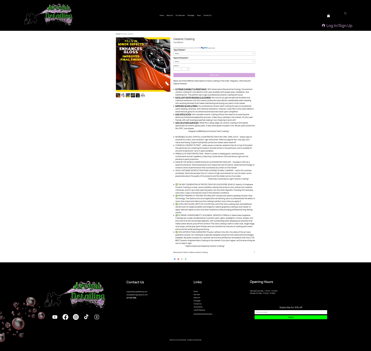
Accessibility (198, 307)
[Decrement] (175, 69)
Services (197, 294)
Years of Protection (181, 58)
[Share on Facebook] (175, 259)
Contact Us (198, 304)
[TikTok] (86, 317)
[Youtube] (55, 317)
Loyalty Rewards (199, 310)
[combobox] (214, 53)
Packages (197, 301)
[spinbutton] (181, 69)
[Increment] (188, 69)
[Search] (345, 13)
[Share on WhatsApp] (182, 259)
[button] (328, 15)
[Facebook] (65, 317)
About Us (197, 298)
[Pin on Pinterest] (178, 259)
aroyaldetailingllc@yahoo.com (137, 295)
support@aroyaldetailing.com (136, 292)
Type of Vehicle (179, 50)
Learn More (211, 48)
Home (118, 34)
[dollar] (97, 317)
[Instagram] (76, 317)
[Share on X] (186, 259)
